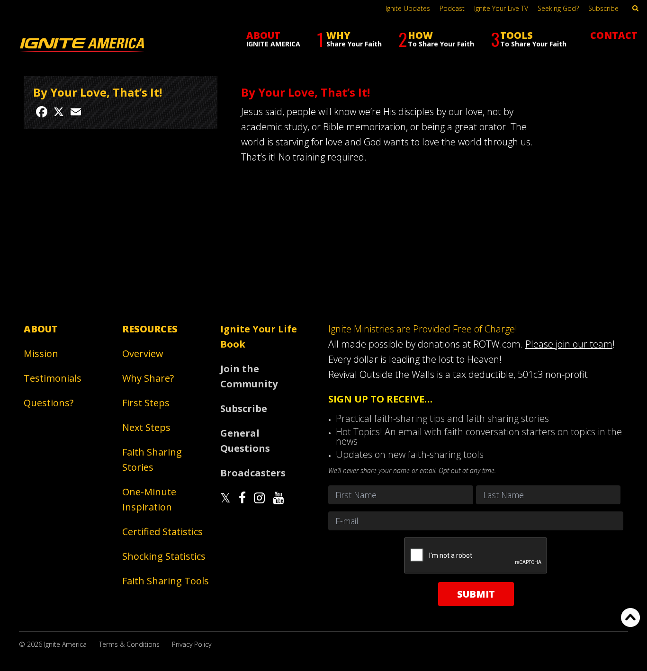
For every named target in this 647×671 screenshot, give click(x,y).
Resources (150, 328)
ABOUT (273, 38)
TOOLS (528, 39)
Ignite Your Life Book (258, 336)
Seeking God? (558, 8)
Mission (41, 353)
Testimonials (52, 378)
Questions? (48, 402)
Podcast (452, 8)
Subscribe (603, 8)
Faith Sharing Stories (152, 460)
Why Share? (148, 378)
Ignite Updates (408, 8)
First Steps (146, 402)
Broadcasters (253, 472)
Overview (142, 353)
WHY (349, 39)
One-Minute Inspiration (149, 499)
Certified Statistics (162, 531)
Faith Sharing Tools (165, 580)
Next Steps (146, 427)
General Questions (245, 441)
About (41, 328)
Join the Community (249, 376)
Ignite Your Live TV (501, 8)
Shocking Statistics (164, 556)
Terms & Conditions (129, 644)
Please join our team (568, 344)
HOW (436, 39)
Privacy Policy (191, 644)
